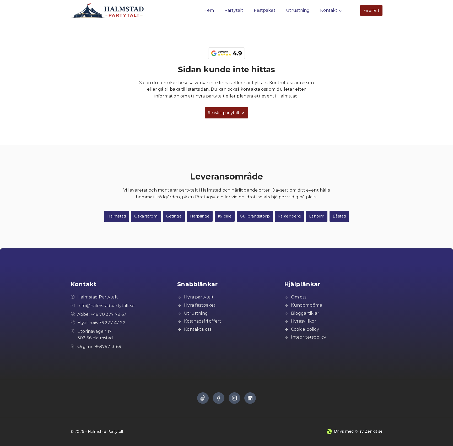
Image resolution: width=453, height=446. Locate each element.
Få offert (371, 10)
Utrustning (298, 10)
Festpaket (264, 10)
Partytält (233, 10)
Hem (208, 10)
